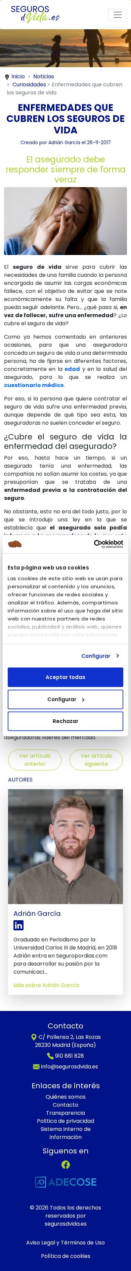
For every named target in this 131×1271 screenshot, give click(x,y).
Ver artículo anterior (35, 760)
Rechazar (65, 721)
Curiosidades (29, 84)
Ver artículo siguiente (96, 760)
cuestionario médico (34, 385)
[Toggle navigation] (117, 15)
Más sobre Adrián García (46, 985)
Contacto (65, 1105)
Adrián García (64, 142)
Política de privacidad (65, 1121)
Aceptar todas (65, 677)
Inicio (18, 76)
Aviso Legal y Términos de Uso (65, 1242)
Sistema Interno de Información (66, 1133)
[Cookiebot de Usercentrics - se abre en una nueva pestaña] (94, 544)
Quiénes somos (66, 1097)
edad (72, 369)
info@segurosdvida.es (69, 1066)
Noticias (43, 76)
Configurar (96, 655)
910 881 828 (69, 1056)
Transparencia (65, 1113)
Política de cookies (65, 1256)
